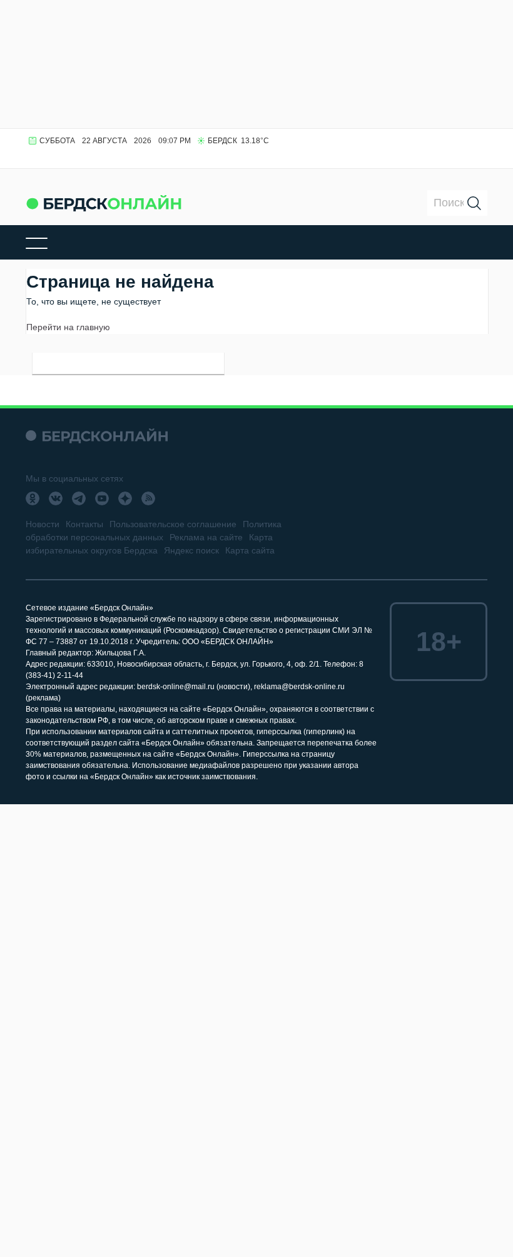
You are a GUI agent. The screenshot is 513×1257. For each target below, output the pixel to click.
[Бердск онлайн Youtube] (102, 498)
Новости (42, 524)
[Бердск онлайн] (104, 203)
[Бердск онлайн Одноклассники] (32, 498)
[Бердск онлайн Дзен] (125, 498)
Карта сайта (250, 550)
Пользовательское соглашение (172, 524)
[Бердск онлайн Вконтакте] (56, 498)
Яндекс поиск (191, 550)
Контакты (84, 524)
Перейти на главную (68, 327)
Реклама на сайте (206, 537)
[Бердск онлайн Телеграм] (79, 498)
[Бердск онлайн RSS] (148, 498)
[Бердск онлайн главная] (97, 435)
